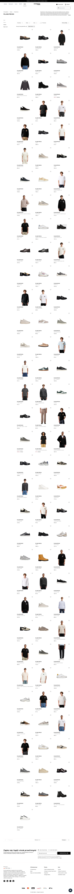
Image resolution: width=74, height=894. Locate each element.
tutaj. (61, 858)
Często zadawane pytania (49, 869)
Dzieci (16, 4)
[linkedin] (7, 881)
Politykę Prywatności (54, 857)
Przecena (44, 22)
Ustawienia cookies (61, 874)
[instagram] (4, 881)
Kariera (59, 869)
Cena (34, 22)
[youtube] (10, 881)
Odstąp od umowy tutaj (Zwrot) (50, 871)
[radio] (38, 850)
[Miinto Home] (37, 4)
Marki (25, 4)
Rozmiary (19, 22)
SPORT (20, 4)
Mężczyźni (11, 4)
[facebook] (13, 881)
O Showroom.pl (33, 869)
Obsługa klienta (47, 874)
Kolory (27, 22)
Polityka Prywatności (62, 871)
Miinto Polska (7, 868)
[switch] (42, 22)
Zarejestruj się (64, 853)
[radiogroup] (54, 850)
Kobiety (5, 4)
